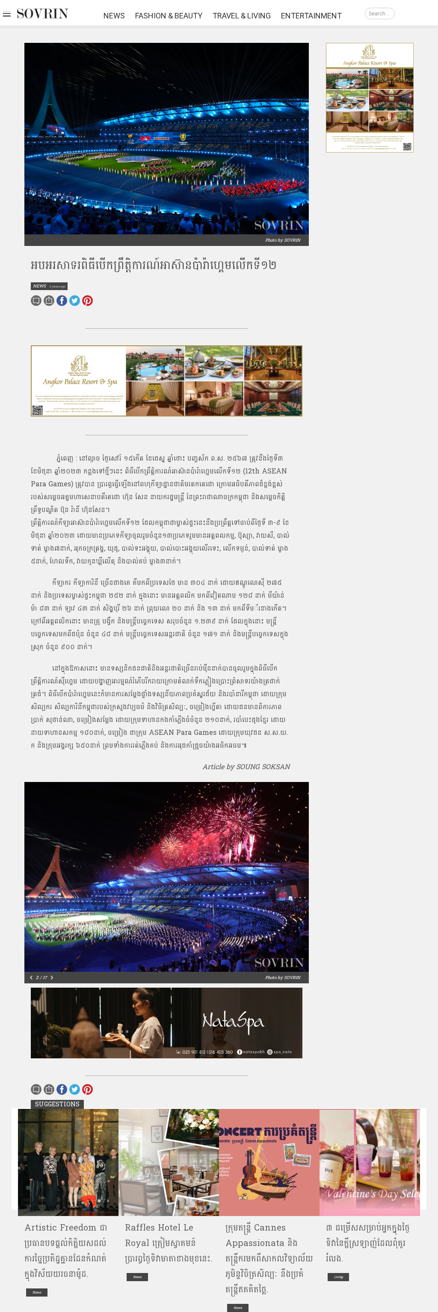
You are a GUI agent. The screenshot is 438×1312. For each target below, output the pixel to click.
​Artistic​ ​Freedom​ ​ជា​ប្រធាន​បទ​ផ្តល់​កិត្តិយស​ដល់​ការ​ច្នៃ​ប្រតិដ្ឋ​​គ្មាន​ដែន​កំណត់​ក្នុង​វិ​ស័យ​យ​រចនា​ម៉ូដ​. (65, 1251)
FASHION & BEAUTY (168, 15)
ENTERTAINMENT (311, 15)
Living (338, 1277)
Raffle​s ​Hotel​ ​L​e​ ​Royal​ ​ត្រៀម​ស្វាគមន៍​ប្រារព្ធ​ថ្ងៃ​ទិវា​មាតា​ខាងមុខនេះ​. (168, 1243)
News (37, 1292)
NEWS (114, 15)
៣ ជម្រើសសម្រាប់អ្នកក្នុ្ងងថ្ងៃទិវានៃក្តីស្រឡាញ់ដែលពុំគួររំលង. (368, 1243)
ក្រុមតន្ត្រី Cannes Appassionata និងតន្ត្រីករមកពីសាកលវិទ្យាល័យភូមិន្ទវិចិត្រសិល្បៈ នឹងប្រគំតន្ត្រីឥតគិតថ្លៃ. (269, 1258)
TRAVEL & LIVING (242, 15)
